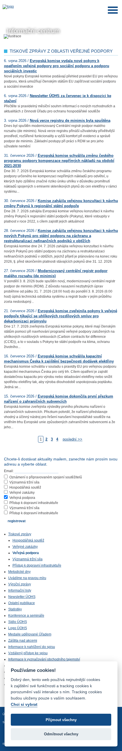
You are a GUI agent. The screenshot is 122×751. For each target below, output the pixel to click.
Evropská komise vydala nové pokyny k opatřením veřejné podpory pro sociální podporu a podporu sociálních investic (56, 66)
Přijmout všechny (61, 720)
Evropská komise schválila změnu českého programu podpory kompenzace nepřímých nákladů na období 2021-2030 (59, 160)
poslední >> (72, 439)
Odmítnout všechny (61, 734)
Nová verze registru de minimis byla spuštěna (70, 120)
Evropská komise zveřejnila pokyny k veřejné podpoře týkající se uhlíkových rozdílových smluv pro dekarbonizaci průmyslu (60, 316)
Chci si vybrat (24, 704)
